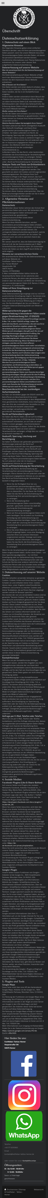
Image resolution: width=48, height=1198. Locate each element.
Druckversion (12, 1189)
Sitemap (22, 1189)
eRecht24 (12, 1033)
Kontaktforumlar (29, 1161)
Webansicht (39, 1189)
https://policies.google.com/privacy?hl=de (19, 1031)
